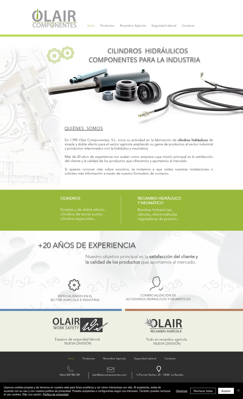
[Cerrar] (238, 391)
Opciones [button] (181, 391)
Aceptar (226, 391)
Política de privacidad (56, 394)
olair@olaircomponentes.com (109, 374)
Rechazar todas (203, 391)
